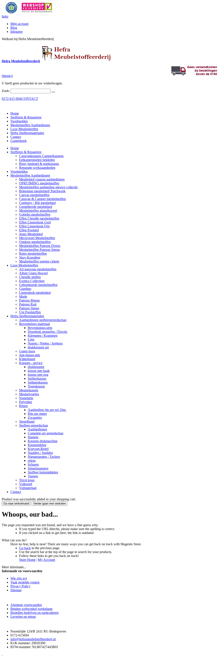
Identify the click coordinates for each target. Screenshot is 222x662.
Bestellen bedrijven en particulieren (34, 612)
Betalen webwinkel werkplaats (31, 609)
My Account (46, 560)
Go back (25, 548)
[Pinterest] (2, 654)
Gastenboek (18, 141)
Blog (13, 28)
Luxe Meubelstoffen (24, 129)
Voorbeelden (19, 121)
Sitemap (15, 590)
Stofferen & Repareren (25, 117)
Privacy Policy (20, 586)
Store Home (27, 560)
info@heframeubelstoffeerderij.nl (33, 639)
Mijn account (19, 24)
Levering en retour (23, 616)
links (5, 16)
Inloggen (16, 31)
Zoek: (6, 91)
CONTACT (29, 98)
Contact (15, 137)
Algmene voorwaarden (26, 605)
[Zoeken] (53, 92)
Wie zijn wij (18, 578)
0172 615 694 (11, 98)
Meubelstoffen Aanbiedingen (30, 125)
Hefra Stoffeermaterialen (27, 133)
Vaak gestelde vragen (24, 582)
